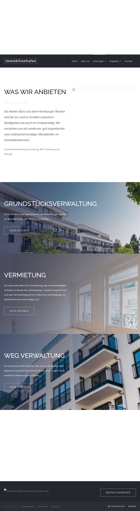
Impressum (55, 506)
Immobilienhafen (27, 506)
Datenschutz (42, 506)
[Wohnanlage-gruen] (104, 89)
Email (133, 506)
